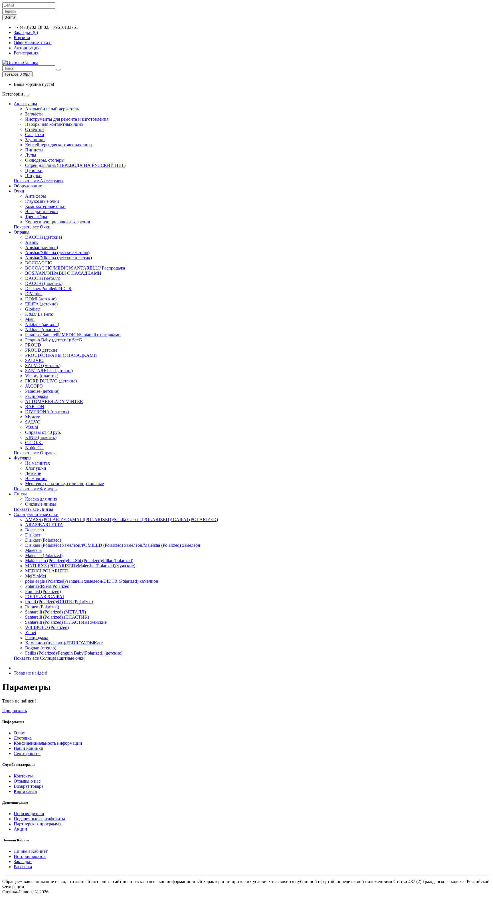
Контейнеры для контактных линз (58, 144)
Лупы (30, 155)
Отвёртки (34, 129)
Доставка (23, 738)
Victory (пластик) (41, 375)
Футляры (22, 457)
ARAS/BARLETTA (44, 524)
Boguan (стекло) (40, 647)
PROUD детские (41, 350)
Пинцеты (34, 149)
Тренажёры (36, 216)
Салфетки (34, 134)
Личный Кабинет (31, 851)
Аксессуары (25, 103)
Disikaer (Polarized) (43, 540)
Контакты (23, 776)
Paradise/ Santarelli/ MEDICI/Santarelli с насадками (73, 334)
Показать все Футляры (36, 488)
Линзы (20, 493)
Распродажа (36, 396)
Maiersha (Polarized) (43, 555)
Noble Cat (34, 447)
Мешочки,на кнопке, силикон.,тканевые (64, 483)
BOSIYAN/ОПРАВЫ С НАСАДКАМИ (63, 273)
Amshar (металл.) (41, 247)
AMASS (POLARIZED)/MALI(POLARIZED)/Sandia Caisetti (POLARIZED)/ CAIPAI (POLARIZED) (121, 519)
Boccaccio (34, 529)
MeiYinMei (35, 576)
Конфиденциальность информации (48, 743)
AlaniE (31, 242)
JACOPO (34, 386)
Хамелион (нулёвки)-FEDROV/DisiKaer (64, 642)
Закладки (23, 861)
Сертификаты (27, 753)
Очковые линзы (40, 504)
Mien (30, 319)
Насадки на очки (41, 211)
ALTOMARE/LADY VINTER (54, 401)
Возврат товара (28, 786)
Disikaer (32, 534)
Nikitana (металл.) (42, 324)
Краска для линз (41, 499)
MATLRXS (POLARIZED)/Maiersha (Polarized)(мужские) (80, 565)
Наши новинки (28, 748)
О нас (19, 732)
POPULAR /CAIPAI (44, 596)
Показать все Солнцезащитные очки (49, 658)
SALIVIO (34, 360)
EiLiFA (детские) (41, 303)
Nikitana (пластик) (42, 329)
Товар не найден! (30, 673)
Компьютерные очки (45, 206)
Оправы (21, 232)
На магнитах (37, 463)
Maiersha (33, 550)
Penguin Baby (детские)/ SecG (53, 339)
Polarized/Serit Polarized (47, 586)
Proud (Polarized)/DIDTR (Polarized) (59, 601)
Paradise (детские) (42, 391)
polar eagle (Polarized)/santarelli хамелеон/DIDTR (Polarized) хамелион (91, 581)
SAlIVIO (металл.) (42, 365)
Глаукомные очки (42, 201)
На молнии (36, 478)
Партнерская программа (37, 823)
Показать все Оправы (35, 452)
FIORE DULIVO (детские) (51, 380)
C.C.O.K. (34, 442)
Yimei (30, 632)
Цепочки (34, 170)
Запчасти (34, 114)
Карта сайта (25, 791)
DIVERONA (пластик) (47, 411)
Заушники (35, 139)
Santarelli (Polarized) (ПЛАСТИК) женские (66, 622)
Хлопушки (35, 468)
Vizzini (31, 427)
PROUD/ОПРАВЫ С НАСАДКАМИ (61, 355)
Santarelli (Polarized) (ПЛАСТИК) (57, 617)
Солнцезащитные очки (36, 514)
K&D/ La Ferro (39, 314)
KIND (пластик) (40, 437)
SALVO (33, 422)
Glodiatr (32, 309)
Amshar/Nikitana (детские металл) (57, 252)
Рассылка (23, 866)
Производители (29, 813)
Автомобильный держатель (52, 108)
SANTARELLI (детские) (49, 370)
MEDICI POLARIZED (46, 570)
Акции (20, 829)
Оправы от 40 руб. (43, 432)
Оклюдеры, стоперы (44, 160)
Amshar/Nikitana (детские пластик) (58, 257)
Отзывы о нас (27, 781)
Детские (33, 473)
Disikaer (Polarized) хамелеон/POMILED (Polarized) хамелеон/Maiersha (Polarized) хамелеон (112, 545)
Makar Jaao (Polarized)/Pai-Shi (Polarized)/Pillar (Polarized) (79, 560)
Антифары (35, 196)
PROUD (33, 345)
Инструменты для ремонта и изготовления (66, 119)
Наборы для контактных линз (54, 124)
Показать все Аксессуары (38, 180)
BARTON (34, 406)
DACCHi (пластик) (43, 283)
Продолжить (14, 710)
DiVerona (34, 293)
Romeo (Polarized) (42, 606)
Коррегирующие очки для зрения (57, 221)
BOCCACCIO (38, 262)
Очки (19, 191)
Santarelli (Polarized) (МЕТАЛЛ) (55, 612)
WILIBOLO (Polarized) (47, 627)
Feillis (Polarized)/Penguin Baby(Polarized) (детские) (73, 653)
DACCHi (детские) (43, 237)
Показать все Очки (32, 226)
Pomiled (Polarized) (43, 591)
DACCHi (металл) (42, 278)
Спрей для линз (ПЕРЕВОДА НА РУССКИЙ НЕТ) (75, 165)
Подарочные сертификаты (39, 818)
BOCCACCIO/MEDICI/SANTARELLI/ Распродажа (75, 268)
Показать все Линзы (33, 509)
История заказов (30, 856)
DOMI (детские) (40, 298)
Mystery (32, 416)
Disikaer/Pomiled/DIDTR (48, 288)
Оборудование (28, 185)
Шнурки (33, 175)
